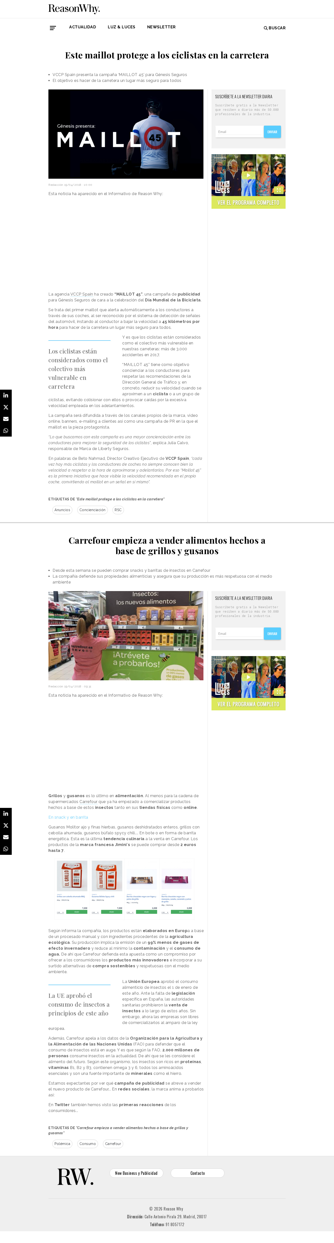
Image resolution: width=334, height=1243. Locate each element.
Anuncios (62, 510)
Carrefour (88, 801)
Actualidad (82, 27)
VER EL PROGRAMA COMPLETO (248, 202)
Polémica (62, 1144)
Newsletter (161, 27)
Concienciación (92, 510)
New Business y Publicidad (136, 1173)
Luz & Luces (121, 27)
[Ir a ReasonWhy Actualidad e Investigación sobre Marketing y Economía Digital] (74, 8)
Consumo (87, 1144)
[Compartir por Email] (6, 419)
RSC (118, 510)
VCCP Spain (81, 294)
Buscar (277, 28)
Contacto (197, 1173)
